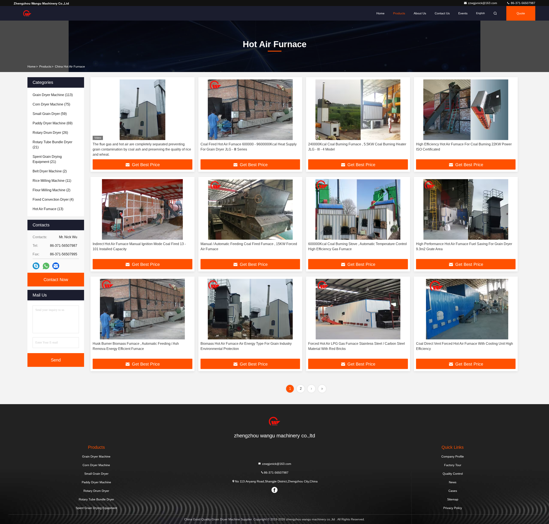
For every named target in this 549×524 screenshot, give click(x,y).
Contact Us (442, 13)
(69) (52, 123)
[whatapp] (46, 266)
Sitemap (452, 499)
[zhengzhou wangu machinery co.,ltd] (27, 13)
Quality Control (453, 473)
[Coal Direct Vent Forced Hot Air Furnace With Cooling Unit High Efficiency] (466, 309)
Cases (452, 490)
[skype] (36, 266)
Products (399, 13)
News (452, 482)
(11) (52, 180)
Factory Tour (452, 465)
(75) (51, 104)
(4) (53, 199)
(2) (50, 171)
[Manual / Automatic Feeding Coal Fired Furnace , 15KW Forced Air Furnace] (250, 209)
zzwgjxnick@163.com (483, 3)
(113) (53, 95)
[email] (56, 266)
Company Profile (452, 456)
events (463, 13)
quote (521, 13)
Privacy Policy (452, 508)
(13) (48, 209)
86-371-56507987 (522, 3)
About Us (420, 13)
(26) (50, 132)
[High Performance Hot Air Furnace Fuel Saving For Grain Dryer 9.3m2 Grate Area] (466, 209)
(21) (52, 144)
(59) (50, 114)
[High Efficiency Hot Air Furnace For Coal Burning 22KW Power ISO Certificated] (466, 109)
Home (380, 13)
